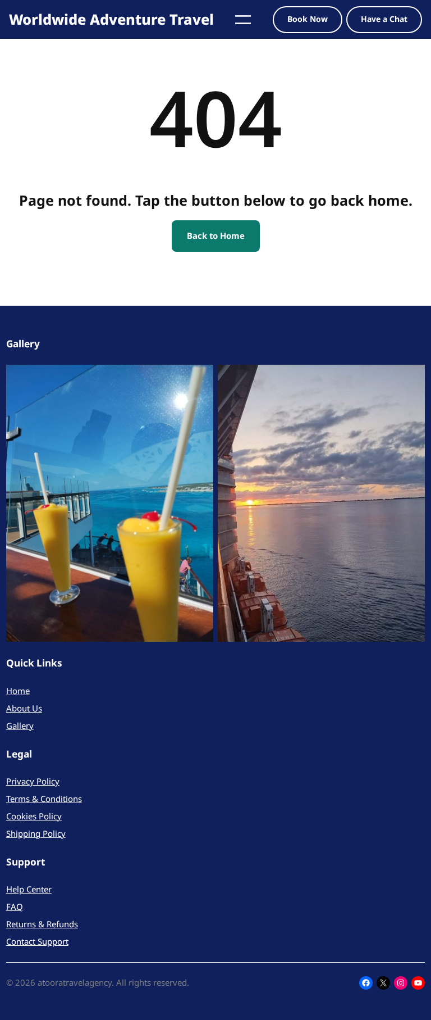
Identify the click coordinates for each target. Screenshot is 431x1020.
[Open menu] (243, 19)
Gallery (20, 725)
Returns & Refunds (42, 924)
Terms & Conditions (44, 798)
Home (18, 690)
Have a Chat (384, 18)
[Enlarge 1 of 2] (198, 379)
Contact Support (37, 941)
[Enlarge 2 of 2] (410, 379)
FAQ (14, 906)
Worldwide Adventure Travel (111, 19)
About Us (24, 708)
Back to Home (216, 235)
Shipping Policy (36, 833)
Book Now (307, 18)
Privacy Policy (32, 781)
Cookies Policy (34, 816)
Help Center (29, 889)
